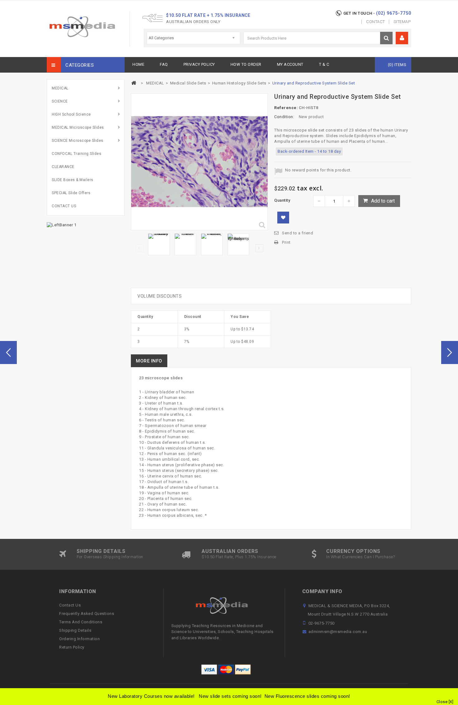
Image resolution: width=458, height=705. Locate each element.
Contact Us (70, 605)
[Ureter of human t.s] (185, 244)
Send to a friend (297, 233)
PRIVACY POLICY (199, 64)
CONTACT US (64, 206)
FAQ (164, 64)
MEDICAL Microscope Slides (78, 127)
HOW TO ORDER (246, 64)
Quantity (282, 200)
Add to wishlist (283, 217)
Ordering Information (79, 638)
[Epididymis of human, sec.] (238, 244)
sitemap (402, 21)
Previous (140, 248)
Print (286, 242)
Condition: (284, 116)
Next (259, 248)
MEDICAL (60, 88)
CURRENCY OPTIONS (353, 551)
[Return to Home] (133, 83)
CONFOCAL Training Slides (76, 153)
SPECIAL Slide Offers (71, 193)
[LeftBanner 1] (61, 224)
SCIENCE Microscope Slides (77, 140)
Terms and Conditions (80, 622)
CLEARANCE (63, 167)
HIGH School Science (71, 114)
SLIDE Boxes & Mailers (72, 180)
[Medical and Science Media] (82, 27)
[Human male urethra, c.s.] (212, 244)
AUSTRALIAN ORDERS (230, 551)
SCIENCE (60, 101)
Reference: (286, 107)
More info (149, 361)
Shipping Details (75, 630)
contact (375, 21)
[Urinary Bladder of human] (159, 244)
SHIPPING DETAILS (101, 551)
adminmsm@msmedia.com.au (337, 631)
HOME (138, 64)
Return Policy (71, 647)
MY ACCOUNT (290, 64)
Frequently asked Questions (86, 613)
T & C (324, 64)
